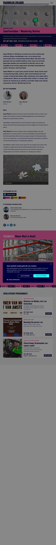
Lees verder (17, 272)
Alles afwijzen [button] (25, 275)
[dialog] (28, 272)
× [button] (50, 264)
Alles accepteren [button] (41, 275)
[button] (13, 279)
